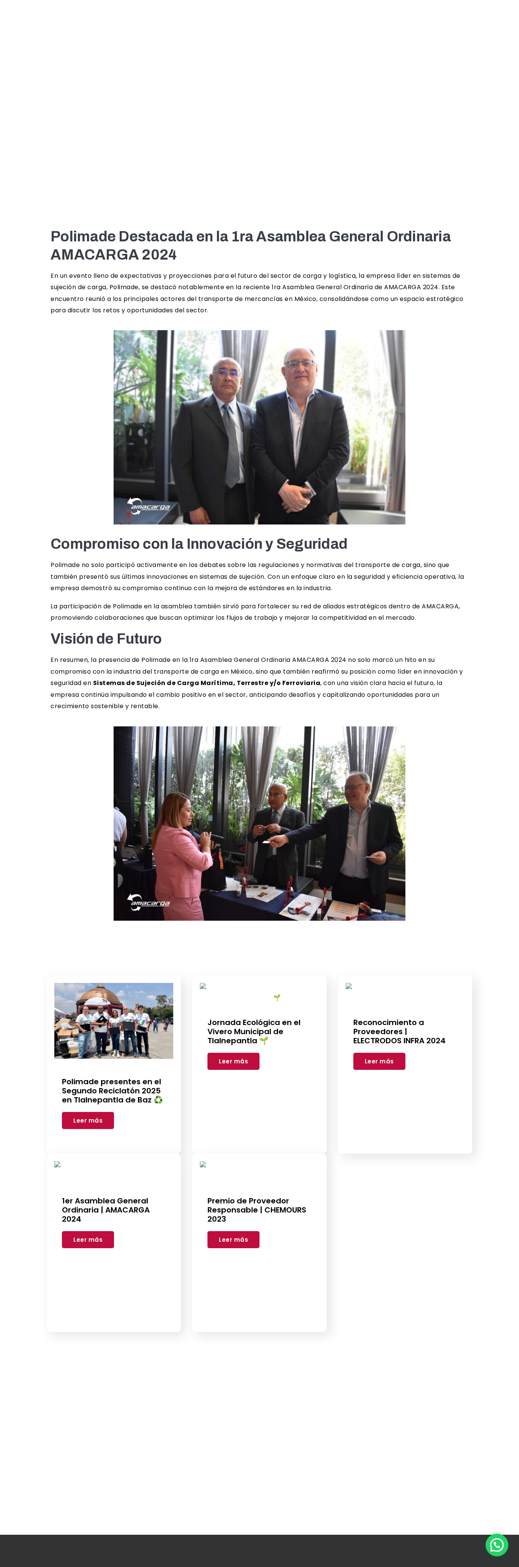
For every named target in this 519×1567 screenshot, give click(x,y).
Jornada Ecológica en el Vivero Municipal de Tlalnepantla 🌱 (254, 1031)
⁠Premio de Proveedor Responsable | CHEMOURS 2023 (256, 1209)
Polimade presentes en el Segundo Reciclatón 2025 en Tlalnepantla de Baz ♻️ (112, 1090)
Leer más (88, 1120)
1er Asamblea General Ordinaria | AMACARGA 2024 (106, 1209)
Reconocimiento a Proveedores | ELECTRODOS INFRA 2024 (399, 1031)
